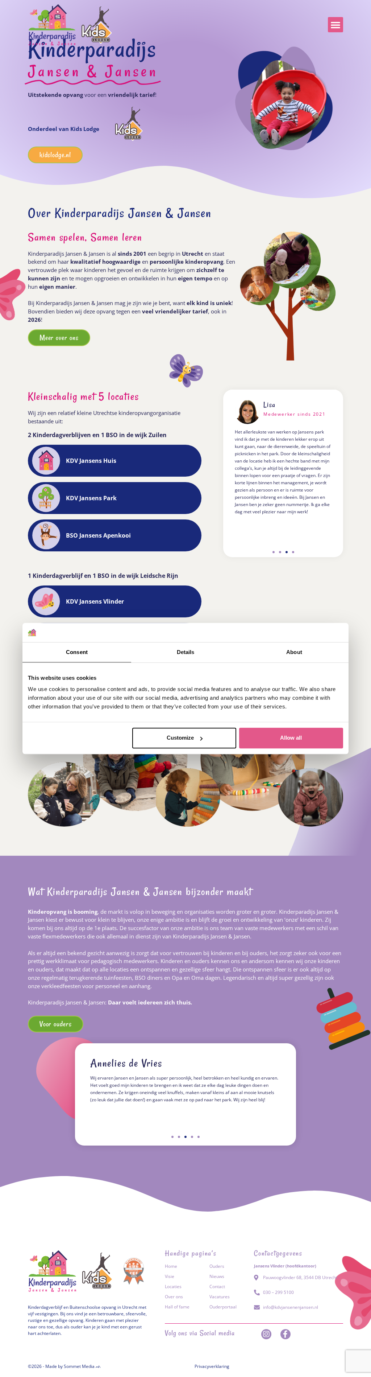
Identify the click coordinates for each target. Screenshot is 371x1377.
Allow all (291, 738)
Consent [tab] (77, 652)
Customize (180, 738)
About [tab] (294, 652)
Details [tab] (186, 652)
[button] (335, 24)
